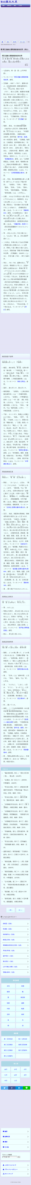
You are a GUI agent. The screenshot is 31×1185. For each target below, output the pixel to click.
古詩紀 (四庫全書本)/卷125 (16, 507)
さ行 (25, 1069)
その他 (20, 5)
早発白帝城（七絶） (9, 950)
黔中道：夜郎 (19, 728)
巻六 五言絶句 (22, 1050)
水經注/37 (23, 544)
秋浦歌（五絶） (8, 929)
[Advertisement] (15, 23)
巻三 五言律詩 (8, 1044)
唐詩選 (14, 42)
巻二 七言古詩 (22, 1039)
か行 (15, 1069)
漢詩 (15, 5)
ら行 (15, 1080)
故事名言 (9, 5)
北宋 (8, 1014)
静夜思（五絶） (8, 923)
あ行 (5, 1069)
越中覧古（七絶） (8, 956)
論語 (3, 5)
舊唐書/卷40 (9, 159)
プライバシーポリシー (11, 1169)
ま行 (25, 1075)
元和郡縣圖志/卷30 (17, 173)
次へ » (20, 910)
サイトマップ (9, 1173)
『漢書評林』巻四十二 (20, 224)
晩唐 (22, 1008)
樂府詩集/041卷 (22, 669)
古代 (8, 986)
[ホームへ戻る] (9, 2)
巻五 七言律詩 (8, 1050)
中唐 (8, 1008)
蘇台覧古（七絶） (8, 961)
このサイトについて (10, 1165)
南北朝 (23, 997)
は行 (15, 1075)
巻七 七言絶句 (8, 1056)
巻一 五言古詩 (8, 1039)
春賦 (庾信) (21, 381)
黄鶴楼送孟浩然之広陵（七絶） (12, 945)
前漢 (22, 986)
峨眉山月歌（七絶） (9, 939)
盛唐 (22, 1003)
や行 (5, 1080)
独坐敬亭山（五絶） (9, 934)
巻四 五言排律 (22, 1044)
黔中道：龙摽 (22, 137)
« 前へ (10, 910)
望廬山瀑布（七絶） (9, 972)
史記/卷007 (21, 698)
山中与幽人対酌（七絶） (10, 966)
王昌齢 (21, 119)
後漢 (8, 991)
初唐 (8, 1003)
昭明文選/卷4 (23, 450)
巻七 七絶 (22, 42)
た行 (5, 1075)
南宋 (22, 1014)
